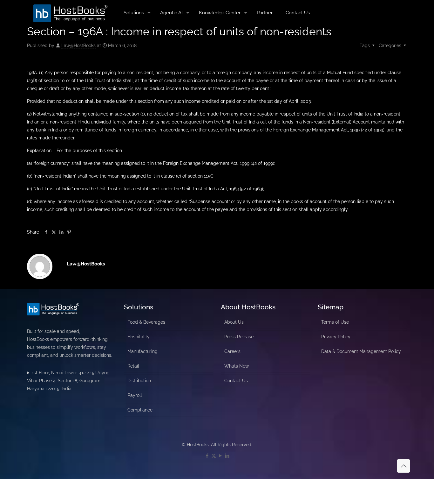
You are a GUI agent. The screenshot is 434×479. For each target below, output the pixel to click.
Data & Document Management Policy (361, 351)
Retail (133, 366)
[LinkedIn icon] (227, 456)
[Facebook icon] (207, 456)
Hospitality (138, 336)
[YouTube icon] (220, 456)
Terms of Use (335, 322)
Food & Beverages (146, 322)
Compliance (140, 409)
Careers (232, 351)
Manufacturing (142, 351)
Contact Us (236, 380)
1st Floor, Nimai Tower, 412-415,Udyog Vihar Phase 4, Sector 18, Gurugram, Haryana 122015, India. (68, 380)
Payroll (134, 395)
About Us (234, 322)
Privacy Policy (335, 336)
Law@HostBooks (78, 45)
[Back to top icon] (403, 466)
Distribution (139, 380)
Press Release (239, 336)
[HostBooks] (70, 12)
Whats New (236, 366)
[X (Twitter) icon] (213, 456)
